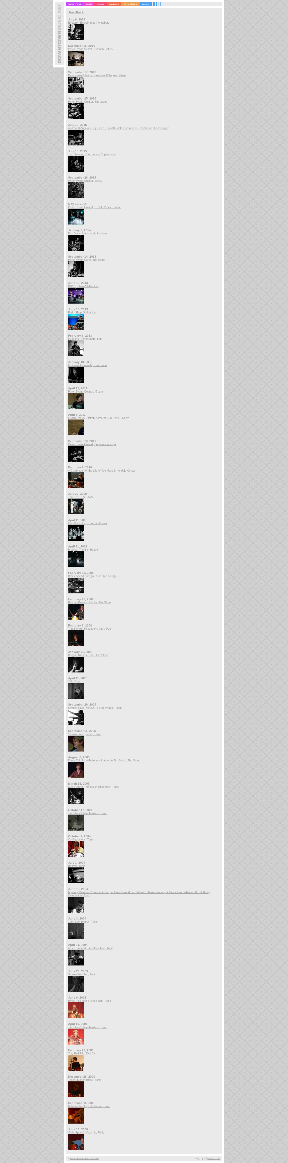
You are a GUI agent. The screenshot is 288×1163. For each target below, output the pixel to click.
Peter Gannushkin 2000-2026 (84, 1158)
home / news (75, 4)
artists (89, 4)
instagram (114, 4)
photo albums (130, 4)
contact (145, 4)
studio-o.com (213, 1158)
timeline (100, 4)
